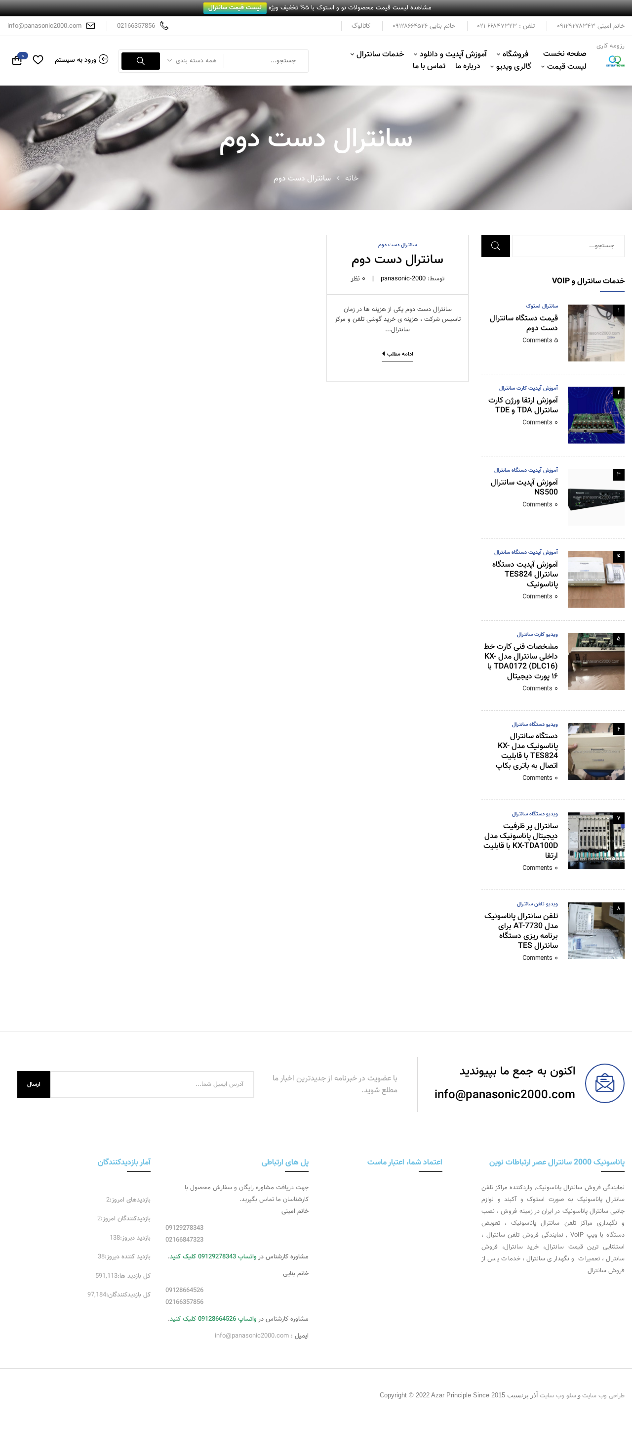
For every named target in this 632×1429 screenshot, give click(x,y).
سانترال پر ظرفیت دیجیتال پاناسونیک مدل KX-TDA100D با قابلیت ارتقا (520, 841)
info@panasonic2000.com (44, 26)
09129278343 (184, 1228)
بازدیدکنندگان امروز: (126, 1219)
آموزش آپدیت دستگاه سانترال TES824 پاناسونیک (525, 575)
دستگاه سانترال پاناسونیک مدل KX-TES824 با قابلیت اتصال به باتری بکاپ (527, 751)
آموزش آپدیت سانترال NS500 (524, 488)
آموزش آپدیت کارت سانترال (528, 388)
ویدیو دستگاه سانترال (535, 724)
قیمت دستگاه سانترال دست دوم (524, 324)
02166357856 (136, 26)
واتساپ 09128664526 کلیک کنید (213, 1319)
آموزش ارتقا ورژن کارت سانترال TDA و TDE (523, 406)
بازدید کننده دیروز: (128, 1257)
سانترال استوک (542, 306)
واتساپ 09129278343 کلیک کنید (213, 1257)
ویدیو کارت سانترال (537, 634)
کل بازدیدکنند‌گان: (128, 1295)
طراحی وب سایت (603, 1396)
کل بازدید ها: (134, 1276)
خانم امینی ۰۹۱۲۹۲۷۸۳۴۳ (591, 26)
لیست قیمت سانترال (235, 8)
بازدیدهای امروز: (130, 1200)
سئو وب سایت (558, 1396)
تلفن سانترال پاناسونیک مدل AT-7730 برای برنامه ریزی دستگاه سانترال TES (521, 931)
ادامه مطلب (400, 354)
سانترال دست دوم (397, 245)
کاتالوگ (361, 26)
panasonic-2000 (403, 279)
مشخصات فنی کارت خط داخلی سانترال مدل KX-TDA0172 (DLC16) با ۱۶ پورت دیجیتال (521, 662)
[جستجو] (140, 61)
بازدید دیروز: (135, 1238)
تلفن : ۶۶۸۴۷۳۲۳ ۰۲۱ (506, 26)
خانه (351, 179)
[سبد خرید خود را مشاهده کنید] (16, 62)
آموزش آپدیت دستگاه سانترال (526, 470)
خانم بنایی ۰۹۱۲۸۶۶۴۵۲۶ (424, 26)
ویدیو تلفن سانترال (537, 904)
